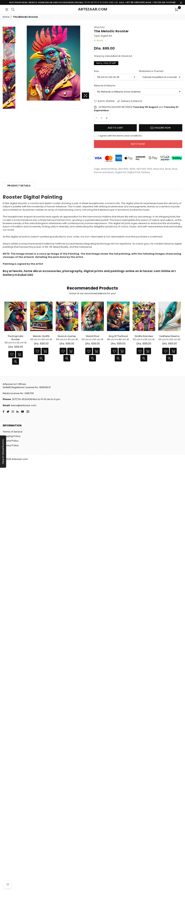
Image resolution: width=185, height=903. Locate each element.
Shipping (99, 56)
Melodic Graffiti (41, 336)
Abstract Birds (109, 169)
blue (174, 169)
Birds (168, 169)
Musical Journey (67, 336)
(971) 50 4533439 (22, 399)
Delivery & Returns (131, 101)
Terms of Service (12, 431)
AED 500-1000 (144, 169)
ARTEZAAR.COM (92, 9)
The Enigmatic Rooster (15, 338)
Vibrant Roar (92, 336)
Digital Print (133, 172)
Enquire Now (162, 127)
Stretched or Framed (151, 71)
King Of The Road (118, 336)
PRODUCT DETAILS (19, 185)
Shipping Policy (11, 436)
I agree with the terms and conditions (120, 135)
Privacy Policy (11, 445)
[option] (53, 63)
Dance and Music (104, 172)
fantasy (145, 172)
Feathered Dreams (169, 336)
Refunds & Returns (104, 85)
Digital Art (120, 172)
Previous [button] (19, 63)
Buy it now (138, 144)
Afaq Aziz (99, 27)
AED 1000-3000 (126, 169)
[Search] (13, 9)
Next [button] (88, 63)
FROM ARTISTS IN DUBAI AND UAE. (92, 2)
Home (6, 17)
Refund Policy (10, 440)
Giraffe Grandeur (144, 336)
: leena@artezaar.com (23, 405)
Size (96, 71)
